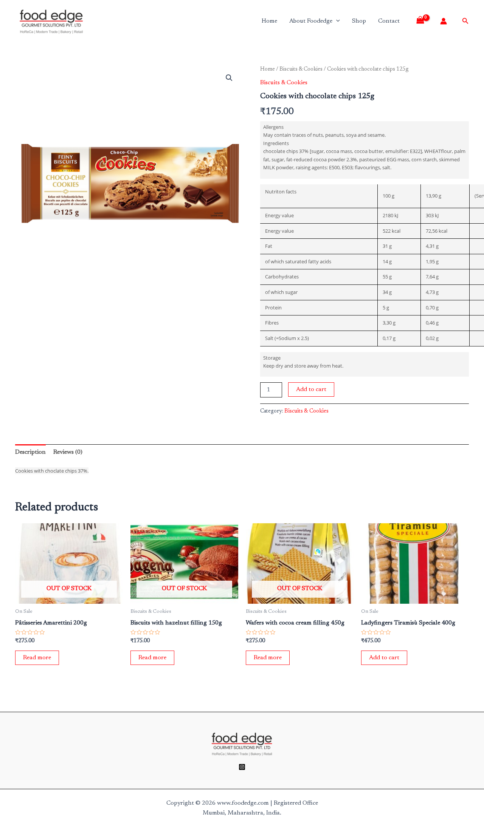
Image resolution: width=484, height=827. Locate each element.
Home (269, 21)
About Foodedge (310, 21)
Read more (37, 658)
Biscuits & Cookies (301, 69)
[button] (229, 78)
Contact (389, 21)
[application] (336, 21)
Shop (359, 21)
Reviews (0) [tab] (67, 452)
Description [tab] (30, 452)
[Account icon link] (443, 21)
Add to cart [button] (384, 658)
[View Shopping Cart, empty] (423, 21)
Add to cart (311, 389)
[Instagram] (242, 767)
